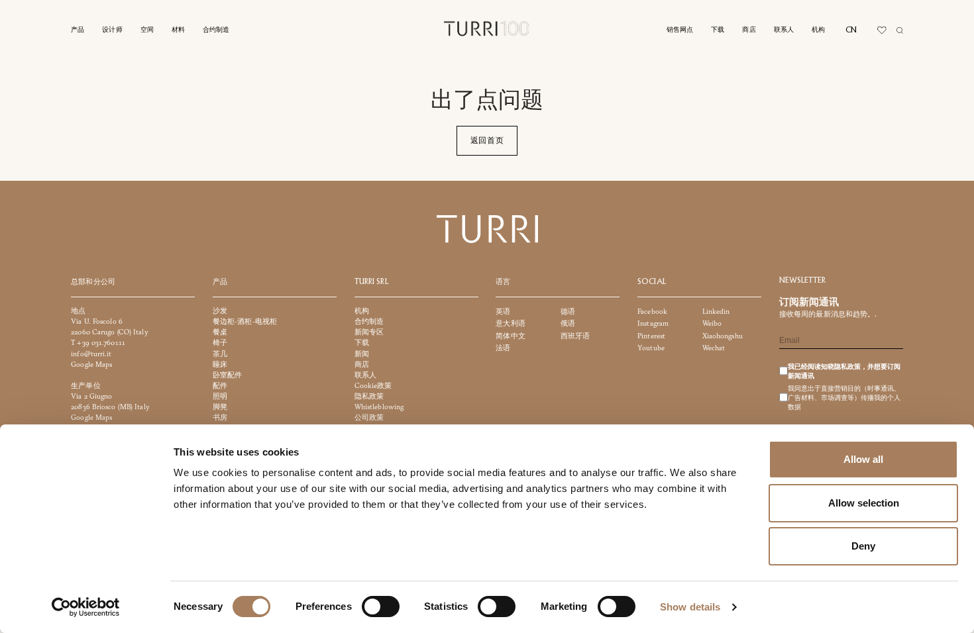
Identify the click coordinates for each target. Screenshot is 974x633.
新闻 (361, 354)
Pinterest (651, 336)
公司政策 (369, 417)
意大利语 (510, 324)
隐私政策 (369, 396)
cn (851, 30)
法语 (503, 348)
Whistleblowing (379, 407)
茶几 (220, 354)
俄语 (568, 324)
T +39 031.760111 (98, 343)
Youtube (651, 348)
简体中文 (510, 336)
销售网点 (680, 29)
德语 (568, 311)
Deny (863, 546)
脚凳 (220, 407)
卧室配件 (227, 375)
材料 (178, 29)
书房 (220, 417)
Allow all (863, 459)
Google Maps (91, 364)
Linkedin (716, 311)
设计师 (112, 29)
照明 (220, 396)
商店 (748, 29)
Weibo (712, 324)
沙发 (220, 311)
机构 (818, 29)
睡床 (220, 364)
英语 (503, 311)
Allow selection (863, 503)
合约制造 (216, 29)
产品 (77, 29)
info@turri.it (91, 354)
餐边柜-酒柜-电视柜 (245, 322)
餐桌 (220, 332)
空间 (147, 29)
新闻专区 (369, 332)
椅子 (220, 343)
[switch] (381, 606)
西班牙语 (575, 336)
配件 (220, 385)
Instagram (653, 324)
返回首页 (487, 140)
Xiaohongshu (722, 336)
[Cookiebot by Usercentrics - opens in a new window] (86, 607)
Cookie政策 (373, 385)
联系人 (784, 29)
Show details (690, 606)
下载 (717, 29)
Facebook (652, 311)
